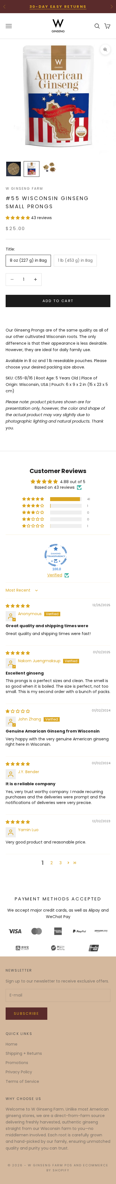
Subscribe (26, 1013)
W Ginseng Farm (24, 188)
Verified (54, 575)
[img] (18, 606)
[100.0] (55, 555)
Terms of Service (22, 1081)
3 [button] (60, 863)
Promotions (17, 1062)
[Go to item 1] (13, 169)
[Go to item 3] (49, 167)
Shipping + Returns (24, 1053)
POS (68, 1165)
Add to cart (58, 300)
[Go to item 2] (31, 169)
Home (11, 1044)
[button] (18, 218)
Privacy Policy (19, 1072)
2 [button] (51, 863)
